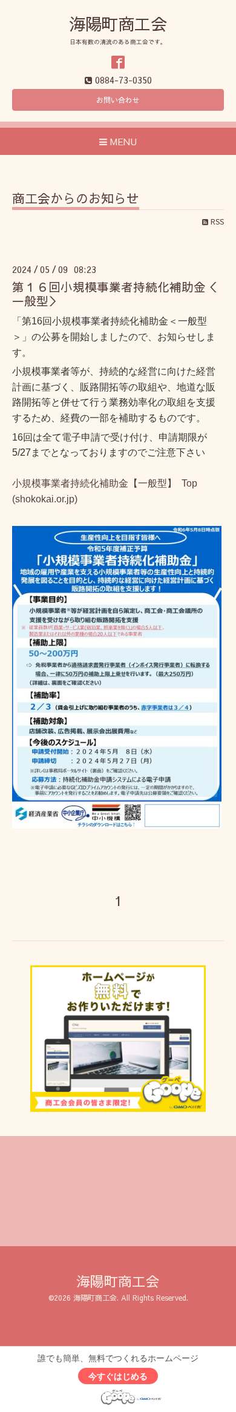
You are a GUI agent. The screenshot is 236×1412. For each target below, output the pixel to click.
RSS (216, 221)
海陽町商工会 (118, 23)
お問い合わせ (118, 100)
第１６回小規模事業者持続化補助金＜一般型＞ (115, 293)
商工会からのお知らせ (75, 199)
